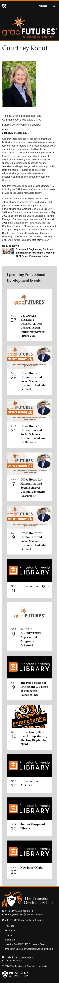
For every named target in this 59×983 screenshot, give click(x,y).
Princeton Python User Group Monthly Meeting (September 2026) (34, 738)
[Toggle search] (54, 5)
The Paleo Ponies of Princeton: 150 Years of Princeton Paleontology (34, 689)
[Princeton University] (4, 6)
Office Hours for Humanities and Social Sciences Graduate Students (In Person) (33, 434)
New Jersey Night (31, 868)
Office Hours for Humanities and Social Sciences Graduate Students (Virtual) (33, 381)
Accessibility (11, 960)
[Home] (29, 28)
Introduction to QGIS (34, 586)
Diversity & (17, 957)
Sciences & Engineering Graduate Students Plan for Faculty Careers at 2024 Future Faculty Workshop (35, 252)
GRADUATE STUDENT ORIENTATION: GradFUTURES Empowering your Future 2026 (32, 326)
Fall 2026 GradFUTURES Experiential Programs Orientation (30, 637)
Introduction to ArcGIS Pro (31, 783)
